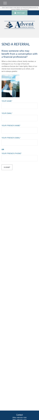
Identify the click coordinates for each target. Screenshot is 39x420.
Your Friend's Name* (11, 125)
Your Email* (7, 113)
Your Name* (7, 101)
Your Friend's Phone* (12, 153)
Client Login (21, 13)
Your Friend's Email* (11, 138)
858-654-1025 (22, 417)
